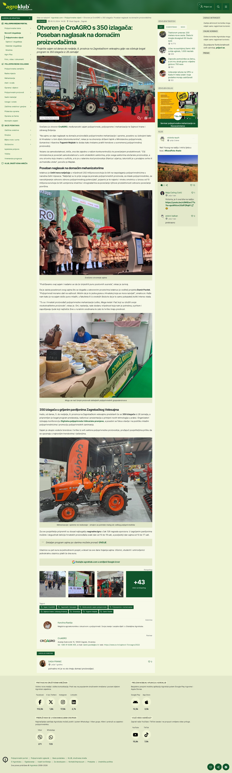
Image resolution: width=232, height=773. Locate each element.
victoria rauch (173, 137)
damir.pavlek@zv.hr (91, 645)
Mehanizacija (10, 78)
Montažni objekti (11, 121)
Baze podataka (11, 125)
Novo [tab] (183, 27)
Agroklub (34, 765)
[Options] (193, 138)
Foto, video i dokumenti (14, 59)
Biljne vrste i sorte (12, 140)
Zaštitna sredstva (12, 130)
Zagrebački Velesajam (68, 607)
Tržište (7, 154)
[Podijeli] (218, 767)
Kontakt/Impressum (76, 762)
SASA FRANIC (55, 661)
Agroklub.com (57, 18)
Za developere (59, 762)
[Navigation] (226, 6)
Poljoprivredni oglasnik (16, 64)
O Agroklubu (16, 762)
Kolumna (9, 50)
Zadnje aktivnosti (211, 18)
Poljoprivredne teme (13, 28)
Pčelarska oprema (12, 111)
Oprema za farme (12, 116)
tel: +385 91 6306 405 (67, 645)
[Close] (218, 6)
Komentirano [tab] (171, 27)
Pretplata (91, 762)
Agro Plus (8, 55)
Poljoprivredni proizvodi (14, 92)
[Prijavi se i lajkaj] (210, 767)
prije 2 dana (174, 140)
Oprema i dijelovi (11, 88)
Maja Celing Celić (173, 192)
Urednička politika (105, 762)
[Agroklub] (17, 6)
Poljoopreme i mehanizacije (122, 607)
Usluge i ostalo (11, 102)
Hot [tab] (160, 27)
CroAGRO (63, 126)
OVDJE (102, 542)
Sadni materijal (10, 97)
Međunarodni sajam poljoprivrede (94, 607)
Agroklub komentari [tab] (46, 653)
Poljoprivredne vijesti (73, 18)
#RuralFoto (170, 150)
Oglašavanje (29, 762)
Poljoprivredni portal (19, 758)
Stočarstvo (9, 144)
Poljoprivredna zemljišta (14, 69)
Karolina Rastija (65, 622)
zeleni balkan (171, 216)
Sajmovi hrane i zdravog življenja (55, 611)
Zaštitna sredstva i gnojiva (15, 107)
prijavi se (220, 47)
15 (194, 185)
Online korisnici (210, 31)
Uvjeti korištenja (44, 762)
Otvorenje (76, 611)
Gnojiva (8, 135)
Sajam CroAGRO (49, 607)
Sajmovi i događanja (14, 42)
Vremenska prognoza (13, 159)
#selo (178, 150)
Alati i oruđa (9, 83)
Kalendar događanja (14, 46)
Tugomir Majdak (91, 611)
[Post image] (178, 168)
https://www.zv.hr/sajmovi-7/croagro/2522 (122, 645)
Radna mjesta (10, 73)
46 (149, 118)
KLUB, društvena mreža (16, 163)
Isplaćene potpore (12, 149)
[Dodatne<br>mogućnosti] (226, 767)
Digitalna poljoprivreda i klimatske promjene (82, 421)
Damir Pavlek (107, 611)
